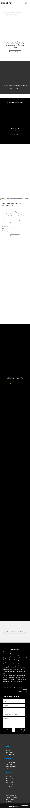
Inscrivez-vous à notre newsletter (14, 631)
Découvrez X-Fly (14, 89)
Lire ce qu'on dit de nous (14, 378)
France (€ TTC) (21, 3)
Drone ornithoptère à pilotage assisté (15, 85)
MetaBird (15, 128)
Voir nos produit (14, 235)
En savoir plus (14, 134)
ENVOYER (20, 730)
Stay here (18, 806)
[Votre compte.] (26, 3)
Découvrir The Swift (14, 52)
